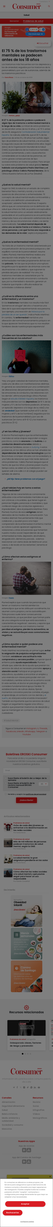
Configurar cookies (27, 1221)
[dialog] (26, 1203)
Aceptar (25, 1204)
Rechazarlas (12, 1212)
